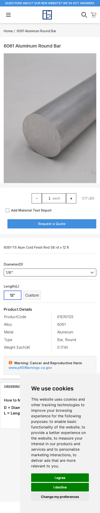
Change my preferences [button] (60, 497)
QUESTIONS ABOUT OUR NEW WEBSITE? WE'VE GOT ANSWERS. (50, 3)
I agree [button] (60, 478)
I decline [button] (60, 487)
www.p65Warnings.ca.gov (30, 368)
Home (8, 31)
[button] (50, 118)
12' (12, 295)
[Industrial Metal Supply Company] (47, 14)
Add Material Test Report (31, 210)
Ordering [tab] (12, 387)
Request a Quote (52, 224)
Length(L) (11, 286)
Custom (32, 295)
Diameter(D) (13, 264)
